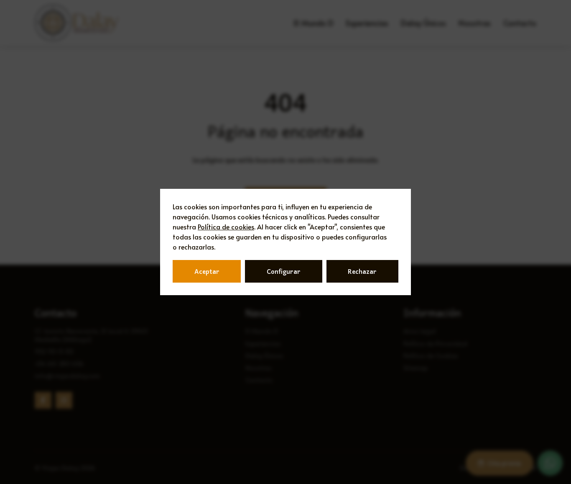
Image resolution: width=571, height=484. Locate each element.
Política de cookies (226, 226)
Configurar (284, 271)
